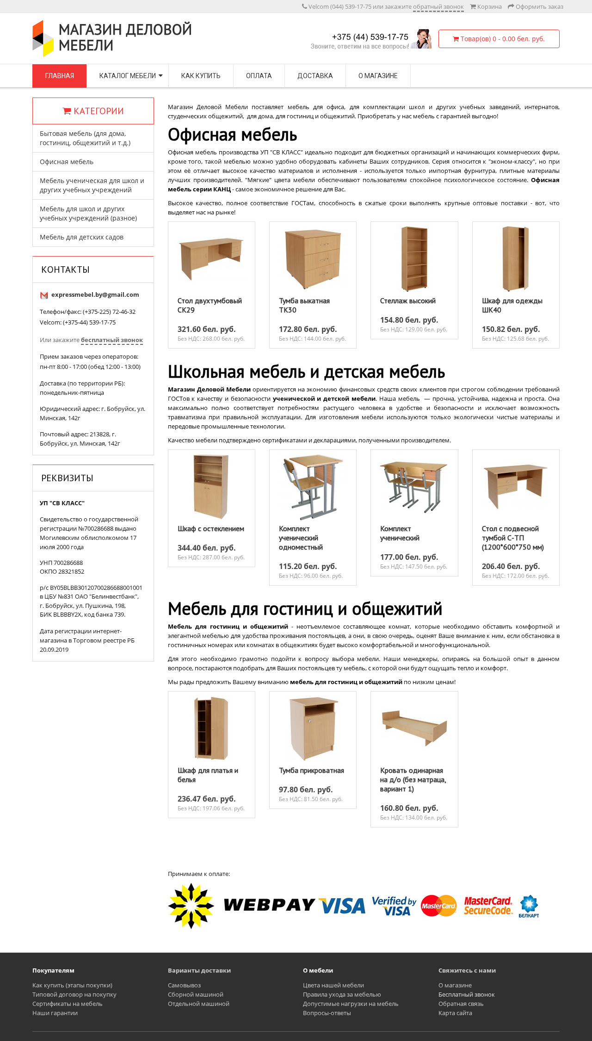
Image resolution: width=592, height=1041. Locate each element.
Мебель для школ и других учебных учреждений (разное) (88, 213)
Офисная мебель (66, 161)
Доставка (315, 76)
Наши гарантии (55, 1013)
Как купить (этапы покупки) (72, 985)
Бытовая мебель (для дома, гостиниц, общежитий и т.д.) (85, 138)
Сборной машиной (195, 994)
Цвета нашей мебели (333, 985)
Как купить (201, 76)
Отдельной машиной (198, 1003)
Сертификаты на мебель (67, 1003)
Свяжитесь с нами (467, 970)
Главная (59, 76)
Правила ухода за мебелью (342, 994)
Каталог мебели (127, 76)
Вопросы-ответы (327, 1013)
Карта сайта (455, 1013)
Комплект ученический (399, 533)
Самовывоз (184, 985)
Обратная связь (461, 1003)
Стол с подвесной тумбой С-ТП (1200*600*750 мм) (513, 537)
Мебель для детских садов (81, 237)
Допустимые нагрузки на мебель (351, 1003)
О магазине (378, 76)
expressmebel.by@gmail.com (95, 294)
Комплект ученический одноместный (301, 537)
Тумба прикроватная (311, 770)
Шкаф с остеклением (211, 528)
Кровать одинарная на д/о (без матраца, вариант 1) (413, 779)
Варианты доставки (199, 970)
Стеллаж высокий (408, 300)
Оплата (259, 76)
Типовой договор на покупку (74, 994)
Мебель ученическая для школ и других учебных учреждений (92, 185)
